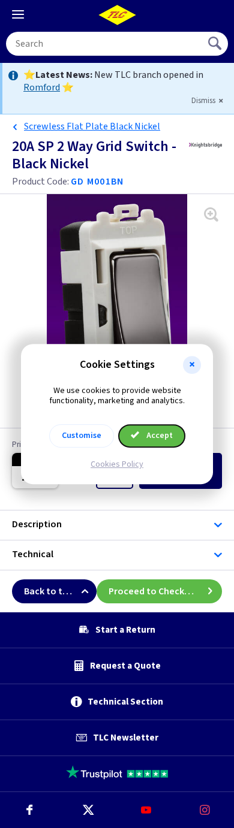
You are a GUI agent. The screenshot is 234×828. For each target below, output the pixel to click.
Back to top (49, 591)
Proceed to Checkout (154, 591)
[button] (192, 365)
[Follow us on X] (88, 810)
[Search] (216, 44)
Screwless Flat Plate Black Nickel (92, 126)
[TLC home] (117, 15)
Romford (41, 87)
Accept (159, 436)
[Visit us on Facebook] (29, 810)
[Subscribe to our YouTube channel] (146, 810)
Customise (81, 436)
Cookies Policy (117, 464)
